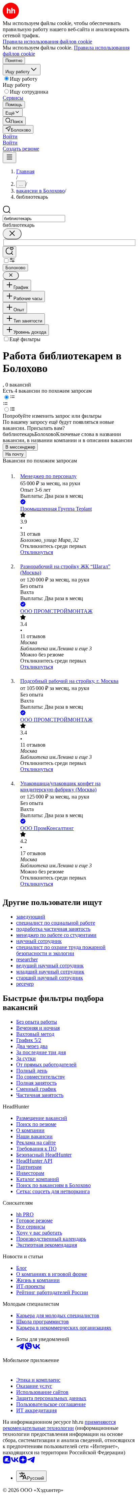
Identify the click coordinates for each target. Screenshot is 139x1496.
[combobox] (34, 218)
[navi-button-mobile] (9, 157)
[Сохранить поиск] (9, 251)
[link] (14, 121)
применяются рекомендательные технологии (59, 1425)
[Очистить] (12, 233)
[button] (10, 136)
